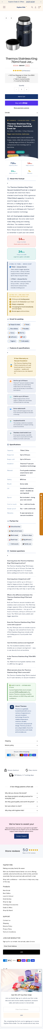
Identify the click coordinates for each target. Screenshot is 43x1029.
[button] (21, 181)
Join (21, 952)
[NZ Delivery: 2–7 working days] (11, 776)
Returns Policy (7, 926)
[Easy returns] (27, 771)
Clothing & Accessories (10, 905)
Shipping (6, 923)
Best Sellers (6, 893)
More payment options (21, 108)
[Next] (11, 18)
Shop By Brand (8, 910)
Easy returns (33, 770)
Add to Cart (21, 96)
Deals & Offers (7, 907)
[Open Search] (32, 7)
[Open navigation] (4, 7)
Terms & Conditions (9, 932)
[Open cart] (39, 7)
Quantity (21, 85)
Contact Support (21, 836)
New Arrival (6, 890)
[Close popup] (40, 971)
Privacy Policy (7, 929)
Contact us (6, 920)
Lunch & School (8, 896)
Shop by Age (7, 902)
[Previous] (6, 18)
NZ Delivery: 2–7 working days (24, 775)
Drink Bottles (7, 899)
